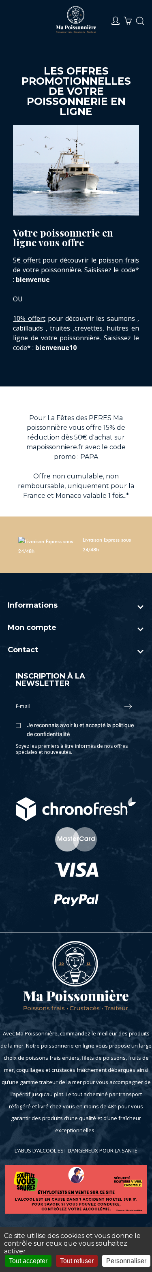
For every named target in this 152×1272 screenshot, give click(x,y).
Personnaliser (126, 1260)
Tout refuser (77, 1260)
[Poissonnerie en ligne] (76, 21)
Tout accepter (28, 1260)
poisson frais (118, 260)
